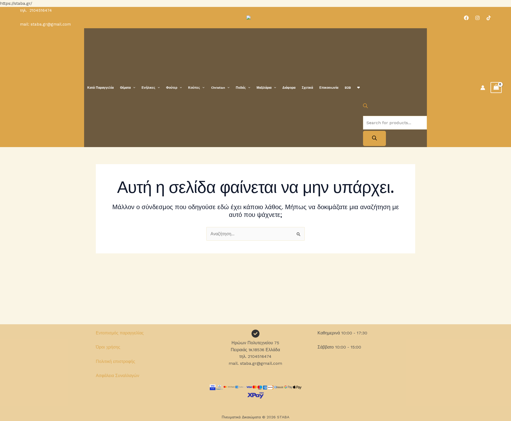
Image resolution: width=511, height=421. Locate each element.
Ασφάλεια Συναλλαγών (117, 375)
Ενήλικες (148, 88)
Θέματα (125, 88)
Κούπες (194, 88)
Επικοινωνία (328, 88)
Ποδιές (241, 88)
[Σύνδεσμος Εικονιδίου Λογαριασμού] (482, 87)
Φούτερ (171, 88)
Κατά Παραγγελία (100, 88)
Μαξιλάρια (264, 88)
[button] (133, 87)
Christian (218, 88)
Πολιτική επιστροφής (115, 361)
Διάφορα (288, 88)
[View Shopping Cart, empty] (496, 87)
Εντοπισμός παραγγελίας (120, 332)
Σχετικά (307, 88)
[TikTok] (488, 17)
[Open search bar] (365, 106)
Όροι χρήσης (108, 347)
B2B (348, 88)
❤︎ (358, 88)
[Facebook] (466, 17)
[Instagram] (477, 17)
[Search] (374, 138)
